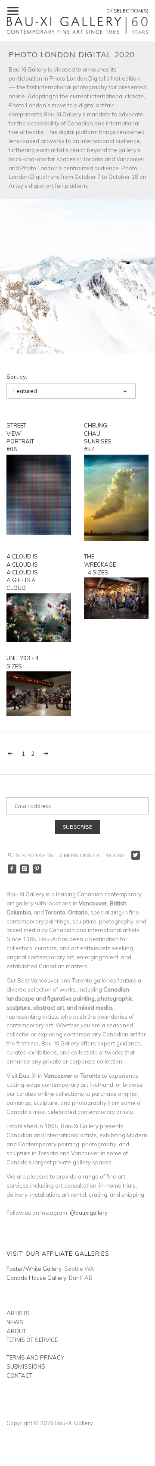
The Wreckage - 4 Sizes (100, 564)
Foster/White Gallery (34, 1268)
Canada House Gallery (36, 1277)
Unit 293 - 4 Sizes (22, 662)
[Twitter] (135, 855)
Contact (19, 1375)
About (16, 1331)
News (14, 1322)
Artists (18, 1313)
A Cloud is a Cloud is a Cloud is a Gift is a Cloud (22, 572)
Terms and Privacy (35, 1357)
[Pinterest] (37, 868)
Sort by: (16, 377)
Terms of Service (32, 1339)
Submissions (25, 1366)
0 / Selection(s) (127, 10)
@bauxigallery (89, 1212)
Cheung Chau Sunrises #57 (98, 437)
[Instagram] (24, 868)
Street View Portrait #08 (20, 437)
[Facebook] (12, 868)
